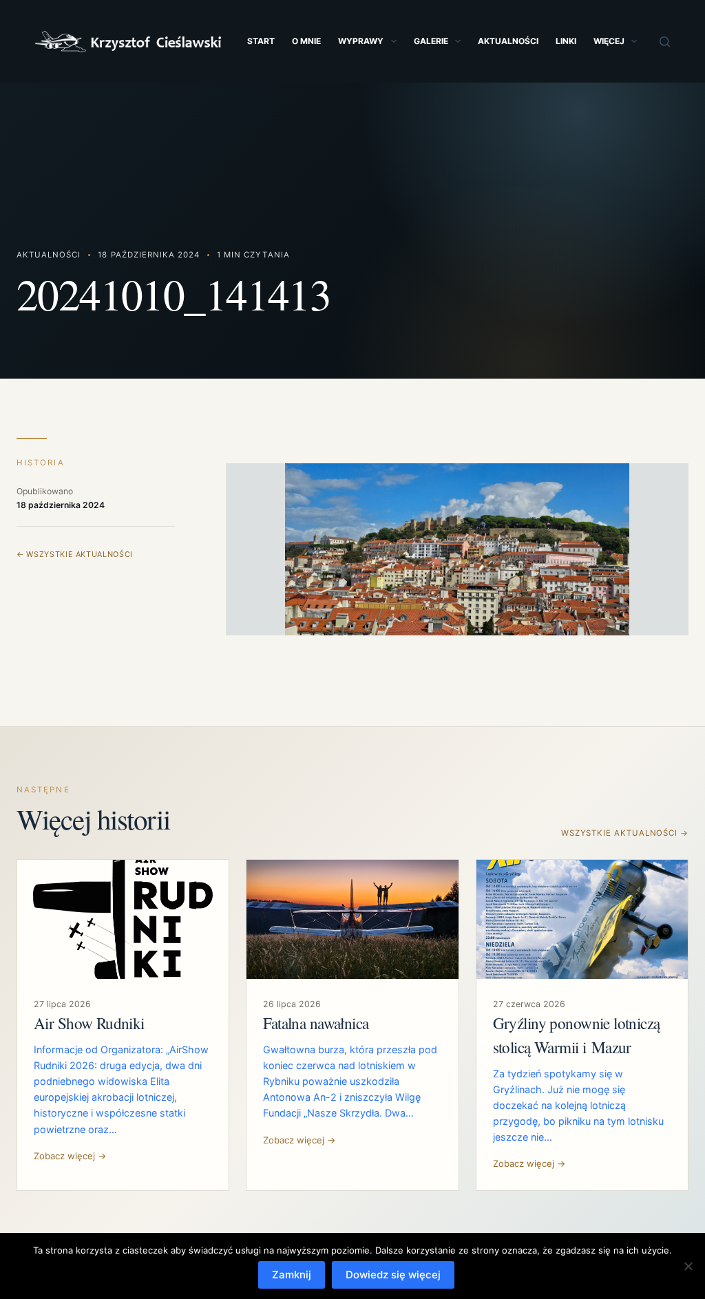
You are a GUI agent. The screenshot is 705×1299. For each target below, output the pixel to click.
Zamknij (291, 1274)
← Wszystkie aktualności (75, 554)
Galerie (431, 41)
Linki (566, 41)
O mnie (306, 41)
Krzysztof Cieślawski (128, 41)
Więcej (608, 41)
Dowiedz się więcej (393, 1274)
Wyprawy (360, 41)
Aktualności (508, 41)
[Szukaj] (665, 41)
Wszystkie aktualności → (624, 833)
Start (261, 41)
